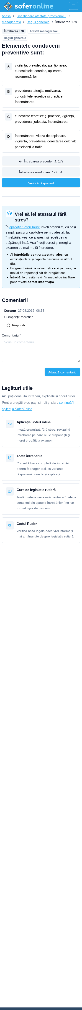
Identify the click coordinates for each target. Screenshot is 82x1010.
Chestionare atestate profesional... (41, 16)
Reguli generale (38, 22)
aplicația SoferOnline (24, 227)
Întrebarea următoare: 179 (38, 172)
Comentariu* (11, 335)
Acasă (6, 16)
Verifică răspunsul (41, 183)
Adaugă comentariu (62, 372)
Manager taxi (11, 22)
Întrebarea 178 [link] (66, 22)
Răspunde (18, 325)
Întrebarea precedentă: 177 (44, 161)
